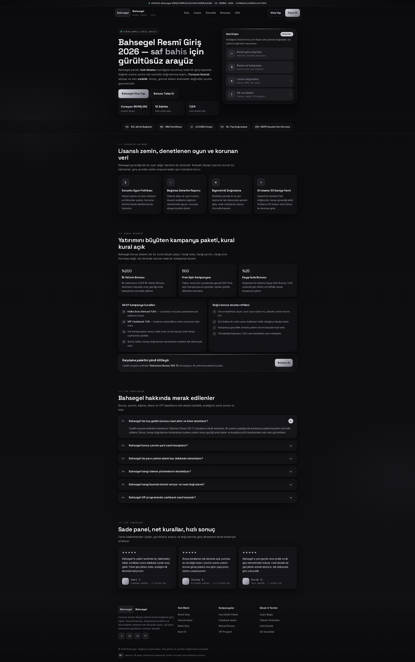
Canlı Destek (266, 625)
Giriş (186, 12)
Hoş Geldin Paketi (228, 614)
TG (137, 636)
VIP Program (225, 631)
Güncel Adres (185, 620)
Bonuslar (225, 12)
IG (129, 636)
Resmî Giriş (184, 614)
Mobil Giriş (183, 625)
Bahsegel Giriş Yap (133, 93)
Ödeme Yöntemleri (270, 620)
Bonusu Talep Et (164, 93)
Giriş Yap (276, 12)
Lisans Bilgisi (266, 614)
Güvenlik (211, 12)
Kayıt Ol (292, 12)
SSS (237, 12)
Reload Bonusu (227, 625)
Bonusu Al (284, 362)
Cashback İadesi (228, 620)
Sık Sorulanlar (267, 631)
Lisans (197, 12)
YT (145, 636)
